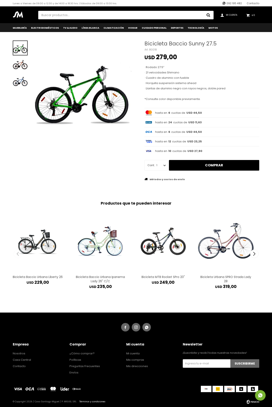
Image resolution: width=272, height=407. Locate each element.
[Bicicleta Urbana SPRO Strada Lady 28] (226, 241)
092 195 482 (234, 3)
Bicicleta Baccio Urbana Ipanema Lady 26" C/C (100, 279)
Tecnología (196, 27)
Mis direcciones (137, 366)
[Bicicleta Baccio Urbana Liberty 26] (37, 241)
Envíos (73, 373)
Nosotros (19, 353)
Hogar (132, 27)
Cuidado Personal (154, 27)
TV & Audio (70, 27)
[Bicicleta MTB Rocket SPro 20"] (163, 241)
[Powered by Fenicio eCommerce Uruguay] (252, 402)
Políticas (75, 360)
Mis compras (135, 360)
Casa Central (22, 360)
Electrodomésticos (45, 27)
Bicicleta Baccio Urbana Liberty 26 (38, 277)
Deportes (177, 27)
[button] (254, 253)
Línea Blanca (90, 27)
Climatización (113, 27)
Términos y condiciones (92, 401)
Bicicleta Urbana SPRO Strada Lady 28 (225, 279)
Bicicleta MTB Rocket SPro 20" (163, 277)
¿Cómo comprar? (82, 353)
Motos (213, 27)
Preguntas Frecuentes (84, 366)
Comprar (214, 165)
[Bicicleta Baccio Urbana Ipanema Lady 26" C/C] (100, 241)
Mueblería (20, 27)
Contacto (253, 3)
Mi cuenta (133, 353)
